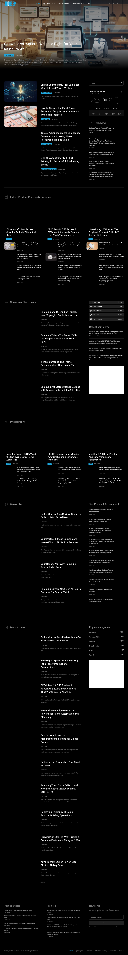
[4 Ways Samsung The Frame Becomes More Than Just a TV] (20, 368)
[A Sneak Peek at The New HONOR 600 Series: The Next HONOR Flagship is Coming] (51, 268)
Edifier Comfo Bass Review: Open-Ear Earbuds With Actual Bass (21, 232)
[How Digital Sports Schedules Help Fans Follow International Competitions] (120, 562)
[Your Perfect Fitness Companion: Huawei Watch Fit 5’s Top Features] (20, 545)
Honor (91, 239)
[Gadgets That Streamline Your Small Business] (120, 591)
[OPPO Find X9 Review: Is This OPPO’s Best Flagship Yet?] (10, 280)
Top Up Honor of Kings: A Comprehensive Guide (18, 910)
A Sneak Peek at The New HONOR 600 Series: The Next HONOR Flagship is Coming (70, 267)
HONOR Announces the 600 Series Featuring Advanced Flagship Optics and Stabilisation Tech (28, 470)
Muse (91, 332)
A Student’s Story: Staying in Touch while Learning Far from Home (21, 929)
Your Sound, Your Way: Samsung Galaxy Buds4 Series (58, 565)
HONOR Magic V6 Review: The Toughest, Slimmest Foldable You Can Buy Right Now (104, 232)
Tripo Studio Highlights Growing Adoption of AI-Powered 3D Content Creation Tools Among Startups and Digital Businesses (106, 334)
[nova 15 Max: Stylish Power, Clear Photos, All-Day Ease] (20, 868)
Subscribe (106, 923)
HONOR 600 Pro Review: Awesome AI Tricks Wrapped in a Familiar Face (110, 244)
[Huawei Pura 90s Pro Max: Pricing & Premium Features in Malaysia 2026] (20, 843)
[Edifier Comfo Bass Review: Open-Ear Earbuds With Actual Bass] (23, 221)
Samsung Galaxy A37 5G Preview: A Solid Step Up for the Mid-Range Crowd (111, 255)
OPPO (49, 239)
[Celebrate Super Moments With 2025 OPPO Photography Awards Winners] (51, 470)
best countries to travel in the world (100, 348)
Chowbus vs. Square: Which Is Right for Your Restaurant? (40, 46)
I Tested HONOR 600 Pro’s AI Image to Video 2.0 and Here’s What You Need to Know (29, 267)
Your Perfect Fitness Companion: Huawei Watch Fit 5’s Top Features (59, 540)
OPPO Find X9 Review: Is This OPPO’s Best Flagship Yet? (28, 278)
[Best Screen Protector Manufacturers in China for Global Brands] (120, 581)
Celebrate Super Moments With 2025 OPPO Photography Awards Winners (69, 469)
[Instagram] (113, 3)
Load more (42, 883)
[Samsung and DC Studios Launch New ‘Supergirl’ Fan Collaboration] (20, 318)
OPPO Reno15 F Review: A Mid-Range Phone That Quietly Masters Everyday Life (111, 267)
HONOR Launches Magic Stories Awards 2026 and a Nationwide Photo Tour (63, 456)
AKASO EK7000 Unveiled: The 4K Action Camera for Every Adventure (110, 469)
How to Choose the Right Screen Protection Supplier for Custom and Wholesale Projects (60, 111)
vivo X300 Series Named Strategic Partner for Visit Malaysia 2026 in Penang (27, 481)
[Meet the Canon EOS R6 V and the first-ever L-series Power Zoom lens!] (23, 446)
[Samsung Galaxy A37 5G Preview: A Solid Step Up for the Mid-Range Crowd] (92, 257)
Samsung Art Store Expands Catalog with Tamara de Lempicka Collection (60, 388)
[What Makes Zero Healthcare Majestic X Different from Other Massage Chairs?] (120, 154)
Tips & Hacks (9, 55)
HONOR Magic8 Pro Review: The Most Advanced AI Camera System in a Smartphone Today (70, 279)
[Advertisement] (106, 380)
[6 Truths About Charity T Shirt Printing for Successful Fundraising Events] (20, 166)
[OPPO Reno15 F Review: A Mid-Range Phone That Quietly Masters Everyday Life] (92, 268)
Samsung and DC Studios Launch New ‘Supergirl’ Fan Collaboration (59, 313)
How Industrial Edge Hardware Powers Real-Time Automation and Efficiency (101, 571)
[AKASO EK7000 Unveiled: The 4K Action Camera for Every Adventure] (92, 470)
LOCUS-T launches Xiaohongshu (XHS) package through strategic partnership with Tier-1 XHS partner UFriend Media (101, 174)
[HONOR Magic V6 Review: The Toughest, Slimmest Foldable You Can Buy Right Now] (105, 221)
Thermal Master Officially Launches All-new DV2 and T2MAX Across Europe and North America (106, 358)
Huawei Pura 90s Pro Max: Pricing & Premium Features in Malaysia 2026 (60, 838)
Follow (120, 306)
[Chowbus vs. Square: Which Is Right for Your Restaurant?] (64, 37)
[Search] (121, 83)
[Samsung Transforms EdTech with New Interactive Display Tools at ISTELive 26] (20, 793)
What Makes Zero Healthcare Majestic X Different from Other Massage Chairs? (101, 153)
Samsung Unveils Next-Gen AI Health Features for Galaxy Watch (61, 590)
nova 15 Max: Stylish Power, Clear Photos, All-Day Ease (59, 863)
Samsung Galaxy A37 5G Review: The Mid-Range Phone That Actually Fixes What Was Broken (70, 245)
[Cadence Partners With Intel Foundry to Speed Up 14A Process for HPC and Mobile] (120, 130)
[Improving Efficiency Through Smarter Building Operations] (120, 601)
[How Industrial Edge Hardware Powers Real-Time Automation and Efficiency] (120, 572)
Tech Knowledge (46, 93)
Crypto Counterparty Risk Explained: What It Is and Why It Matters (60, 86)
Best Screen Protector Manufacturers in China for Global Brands (101, 581)
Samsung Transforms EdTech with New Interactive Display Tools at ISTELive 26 (59, 789)
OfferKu (91, 341)
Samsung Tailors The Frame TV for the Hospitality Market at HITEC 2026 (59, 339)
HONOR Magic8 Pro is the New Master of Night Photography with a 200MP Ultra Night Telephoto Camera (111, 481)
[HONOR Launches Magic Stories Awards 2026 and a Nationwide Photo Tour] (64, 446)
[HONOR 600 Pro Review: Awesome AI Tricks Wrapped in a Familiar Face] (92, 246)
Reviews (9, 239)
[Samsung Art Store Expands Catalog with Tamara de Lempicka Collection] (20, 393)
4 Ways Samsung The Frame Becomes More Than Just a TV (57, 363)
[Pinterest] (122, 3)
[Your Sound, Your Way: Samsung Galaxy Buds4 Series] (20, 570)
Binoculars (92, 356)
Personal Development (48, 169)
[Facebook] (109, 3)
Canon (9, 463)
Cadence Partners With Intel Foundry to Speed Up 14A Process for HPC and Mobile (101, 130)
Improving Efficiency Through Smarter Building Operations (101, 600)
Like (121, 302)
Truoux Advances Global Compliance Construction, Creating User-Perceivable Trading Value (60, 136)
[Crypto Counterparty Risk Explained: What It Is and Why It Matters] (20, 91)
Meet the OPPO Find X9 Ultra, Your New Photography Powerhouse (102, 456)
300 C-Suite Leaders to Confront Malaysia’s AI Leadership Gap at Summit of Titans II (101, 163)
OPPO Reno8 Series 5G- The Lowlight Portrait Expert (19, 923)
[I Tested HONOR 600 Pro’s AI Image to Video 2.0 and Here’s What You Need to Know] (10, 268)
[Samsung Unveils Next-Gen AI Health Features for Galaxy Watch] (20, 595)
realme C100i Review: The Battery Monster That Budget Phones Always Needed (28, 245)
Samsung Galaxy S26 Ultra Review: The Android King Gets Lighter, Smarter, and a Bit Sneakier (29, 256)
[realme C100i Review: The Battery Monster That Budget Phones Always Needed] (10, 246)
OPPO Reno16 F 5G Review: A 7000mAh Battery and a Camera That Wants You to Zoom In (63, 232)
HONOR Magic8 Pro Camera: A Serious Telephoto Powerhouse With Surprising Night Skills (111, 279)
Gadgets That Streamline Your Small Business (60, 763)
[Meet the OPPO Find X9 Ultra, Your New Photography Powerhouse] (105, 446)
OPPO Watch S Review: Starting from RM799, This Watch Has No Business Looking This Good (69, 256)
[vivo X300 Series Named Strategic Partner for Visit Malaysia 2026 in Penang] (10, 482)
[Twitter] (117, 3)
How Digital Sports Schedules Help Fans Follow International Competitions (101, 561)
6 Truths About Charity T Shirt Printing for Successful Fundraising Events (60, 161)
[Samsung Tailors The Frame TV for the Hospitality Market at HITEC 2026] (20, 343)
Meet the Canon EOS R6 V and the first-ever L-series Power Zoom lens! (21, 456)
